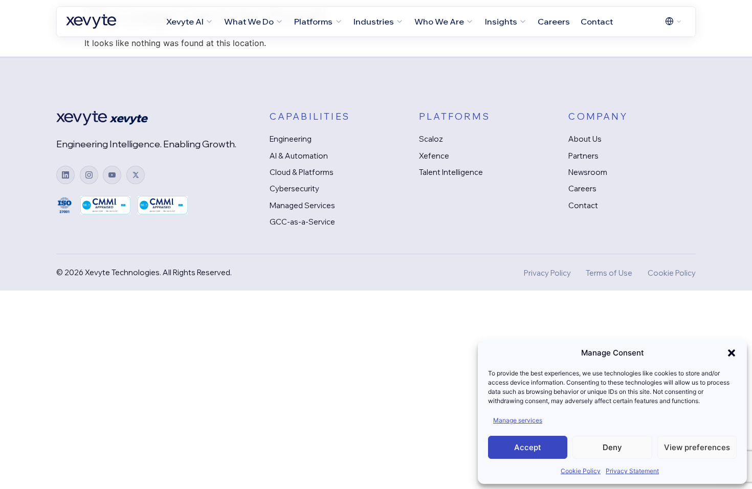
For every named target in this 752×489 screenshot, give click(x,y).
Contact (583, 205)
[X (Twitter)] (135, 175)
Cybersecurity (294, 188)
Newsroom (587, 172)
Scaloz (431, 139)
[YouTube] (112, 175)
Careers (582, 188)
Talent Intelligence (451, 172)
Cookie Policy (581, 471)
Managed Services (302, 205)
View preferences (697, 447)
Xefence (434, 156)
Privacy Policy (547, 273)
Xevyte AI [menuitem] (185, 21)
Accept (527, 447)
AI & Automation (299, 156)
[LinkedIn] (65, 175)
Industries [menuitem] (373, 21)
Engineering (291, 139)
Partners (583, 156)
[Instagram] (89, 175)
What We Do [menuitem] (249, 21)
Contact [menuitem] (597, 21)
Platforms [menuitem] (313, 21)
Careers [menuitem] (554, 21)
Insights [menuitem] (501, 21)
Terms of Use (609, 273)
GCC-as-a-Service (302, 222)
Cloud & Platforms (302, 172)
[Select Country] (674, 21)
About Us (585, 139)
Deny (612, 447)
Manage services (517, 420)
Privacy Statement (632, 471)
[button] (731, 353)
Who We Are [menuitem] (439, 21)
